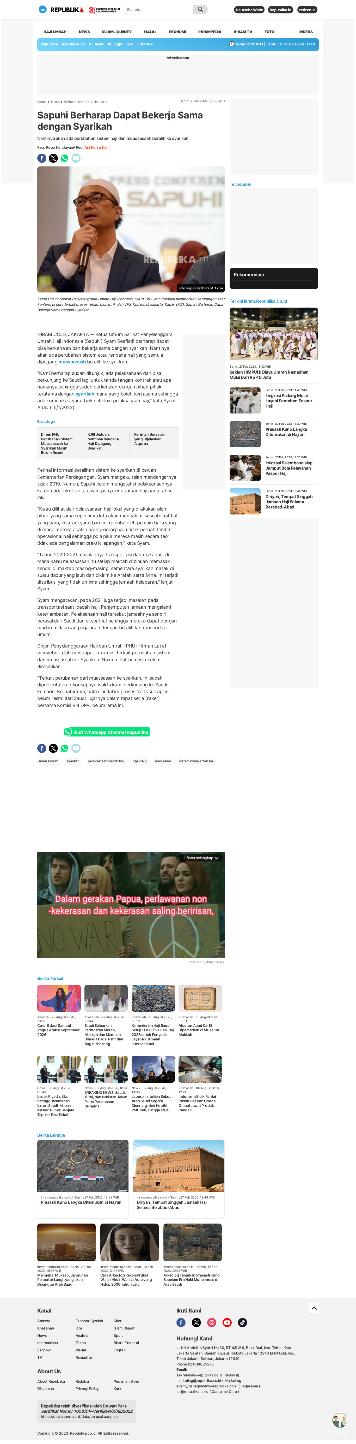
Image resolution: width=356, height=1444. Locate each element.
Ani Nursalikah (96, 147)
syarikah (85, 394)
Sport (118, 1335)
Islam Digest (124, 1328)
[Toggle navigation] (42, 9)
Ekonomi (177, 31)
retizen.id (307, 10)
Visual (81, 1350)
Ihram (55, 102)
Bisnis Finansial (126, 1342)
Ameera (43, 1321)
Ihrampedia (210, 31)
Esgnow (44, 1350)
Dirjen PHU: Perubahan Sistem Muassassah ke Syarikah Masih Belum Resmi (57, 443)
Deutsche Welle (249, 10)
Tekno (81, 1342)
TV (39, 1357)
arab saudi (163, 761)
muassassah (72, 361)
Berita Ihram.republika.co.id (86, 102)
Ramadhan (84, 1357)
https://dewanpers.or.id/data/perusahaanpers (79, 1416)
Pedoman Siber (126, 1381)
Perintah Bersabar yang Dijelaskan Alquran (149, 439)
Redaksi (82, 1381)
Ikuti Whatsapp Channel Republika (110, 732)
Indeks (306, 31)
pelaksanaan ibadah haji (106, 761)
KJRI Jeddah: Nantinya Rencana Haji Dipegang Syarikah (103, 441)
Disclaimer (45, 1388)
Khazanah (45, 1328)
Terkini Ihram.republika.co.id (258, 301)
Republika (49, 44)
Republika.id (280, 10)
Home (42, 102)
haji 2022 (140, 761)
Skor (117, 1321)
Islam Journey (117, 31)
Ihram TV (243, 31)
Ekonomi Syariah (89, 1321)
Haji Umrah (55, 31)
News (84, 31)
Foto (270, 31)
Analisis (82, 1335)
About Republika (51, 1381)
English (120, 1350)
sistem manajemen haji (196, 761)
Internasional (47, 1342)
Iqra (79, 1328)
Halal (150, 31)
